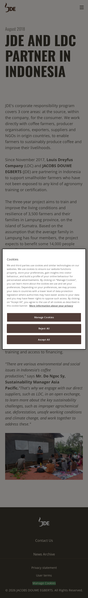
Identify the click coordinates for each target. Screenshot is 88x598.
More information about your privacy (51, 305)
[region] (44, 298)
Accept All (44, 339)
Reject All (44, 328)
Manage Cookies (44, 317)
